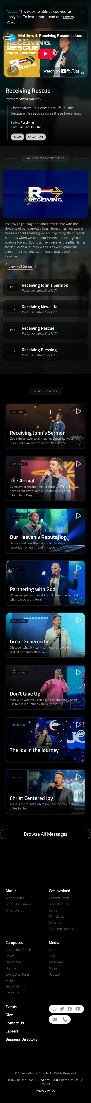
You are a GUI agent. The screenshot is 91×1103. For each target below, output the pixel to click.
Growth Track (59, 897)
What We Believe (18, 904)
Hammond (13, 962)
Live (52, 955)
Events (11, 1007)
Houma (11, 968)
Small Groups (59, 904)
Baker (10, 955)
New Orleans (15, 986)
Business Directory (21, 1039)
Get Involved (59, 891)
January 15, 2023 (30, 127)
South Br (12, 992)
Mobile (10, 980)
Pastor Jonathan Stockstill (23, 98)
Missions (55, 922)
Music (53, 968)
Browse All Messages (45, 834)
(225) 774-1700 (47, 1080)
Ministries (56, 916)
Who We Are (15, 897)
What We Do (15, 910)
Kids (52, 949)
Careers (12, 1031)
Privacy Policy (45, 1091)
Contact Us (15, 1023)
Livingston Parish (19, 974)
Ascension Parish (18, 949)
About (11, 891)
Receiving (27, 122)
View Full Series (20, 266)
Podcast (55, 974)
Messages (56, 962)
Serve (53, 910)
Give (9, 1015)
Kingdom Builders (62, 928)
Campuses (14, 942)
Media (54, 942)
